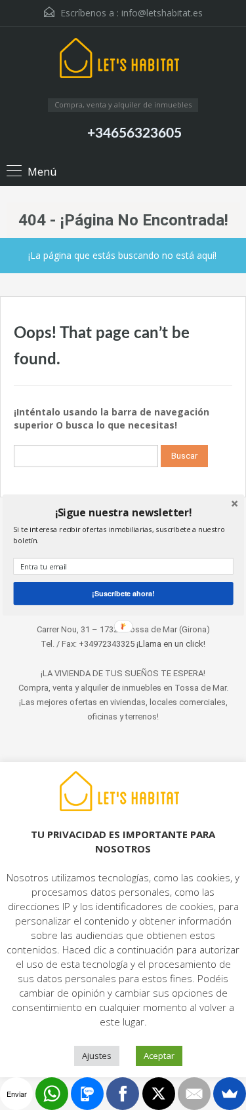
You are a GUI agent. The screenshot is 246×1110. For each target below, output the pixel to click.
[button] (123, 512)
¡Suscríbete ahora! (123, 593)
